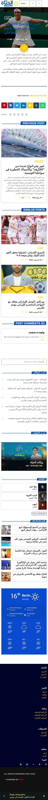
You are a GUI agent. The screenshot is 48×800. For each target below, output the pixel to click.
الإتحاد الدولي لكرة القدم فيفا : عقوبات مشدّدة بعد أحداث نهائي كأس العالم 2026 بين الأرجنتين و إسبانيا (26, 409)
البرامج (44, 674)
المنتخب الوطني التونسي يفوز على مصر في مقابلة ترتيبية (30, 540)
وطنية (44, 695)
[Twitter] (27, 764)
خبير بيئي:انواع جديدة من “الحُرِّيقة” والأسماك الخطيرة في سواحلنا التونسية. (25, 169)
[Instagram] (33, 764)
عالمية (44, 697)
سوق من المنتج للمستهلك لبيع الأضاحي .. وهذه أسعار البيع (33, 528)
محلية (44, 692)
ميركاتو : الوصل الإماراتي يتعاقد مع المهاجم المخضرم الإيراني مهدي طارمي (26, 304)
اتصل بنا (43, 677)
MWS (21, 780)
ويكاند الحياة (36, 462)
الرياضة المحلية (41, 712)
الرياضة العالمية (41, 718)
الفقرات (43, 735)
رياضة (8, 18)
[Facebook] (46, 764)
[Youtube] (39, 764)
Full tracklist (39, 514)
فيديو (45, 756)
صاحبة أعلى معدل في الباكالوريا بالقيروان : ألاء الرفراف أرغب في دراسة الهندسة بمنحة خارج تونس (31, 565)
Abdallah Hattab (38, 96)
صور (45, 753)
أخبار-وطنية (39, 161)
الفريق (44, 671)
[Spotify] (21, 764)
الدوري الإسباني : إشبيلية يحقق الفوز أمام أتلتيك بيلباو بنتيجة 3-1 (25, 254)
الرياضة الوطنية (41, 715)
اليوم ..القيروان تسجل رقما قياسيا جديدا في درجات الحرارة (31, 552)
